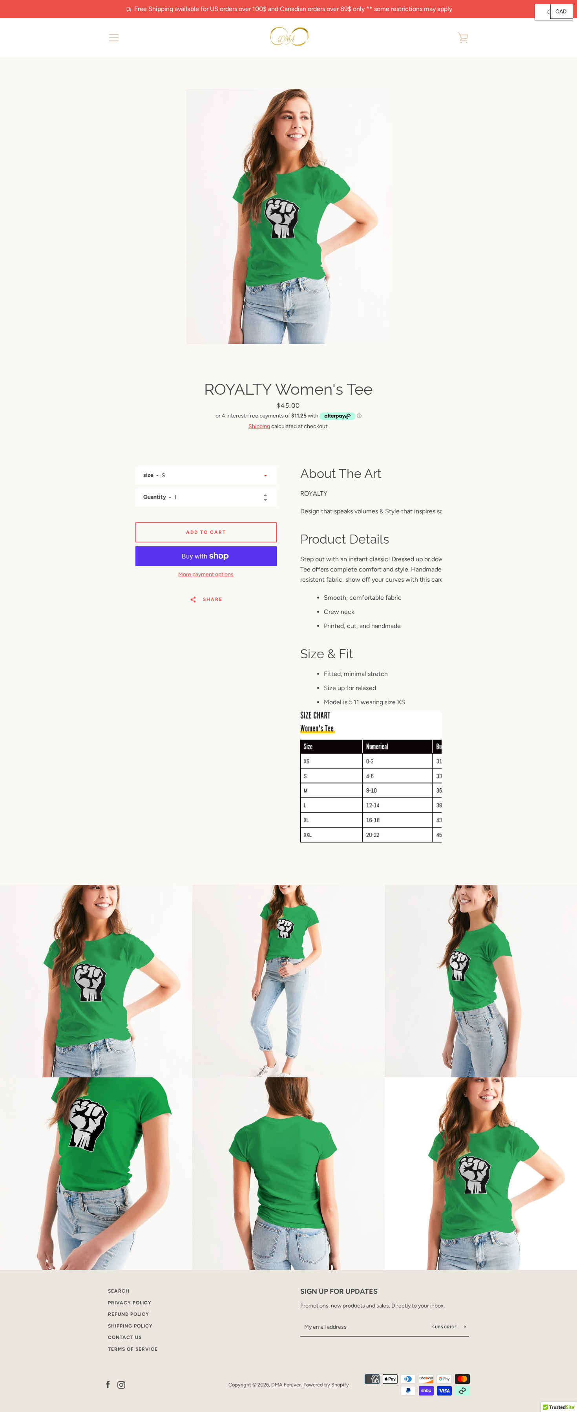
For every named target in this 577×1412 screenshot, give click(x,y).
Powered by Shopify (326, 1385)
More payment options (206, 574)
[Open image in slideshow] (288, 216)
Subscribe (445, 1327)
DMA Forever (286, 1385)
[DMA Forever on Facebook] (108, 1384)
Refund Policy (128, 1314)
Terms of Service (133, 1349)
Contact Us (125, 1337)
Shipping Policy (130, 1326)
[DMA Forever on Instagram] (121, 1384)
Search (119, 1291)
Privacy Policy (130, 1303)
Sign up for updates (339, 1291)
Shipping (259, 426)
